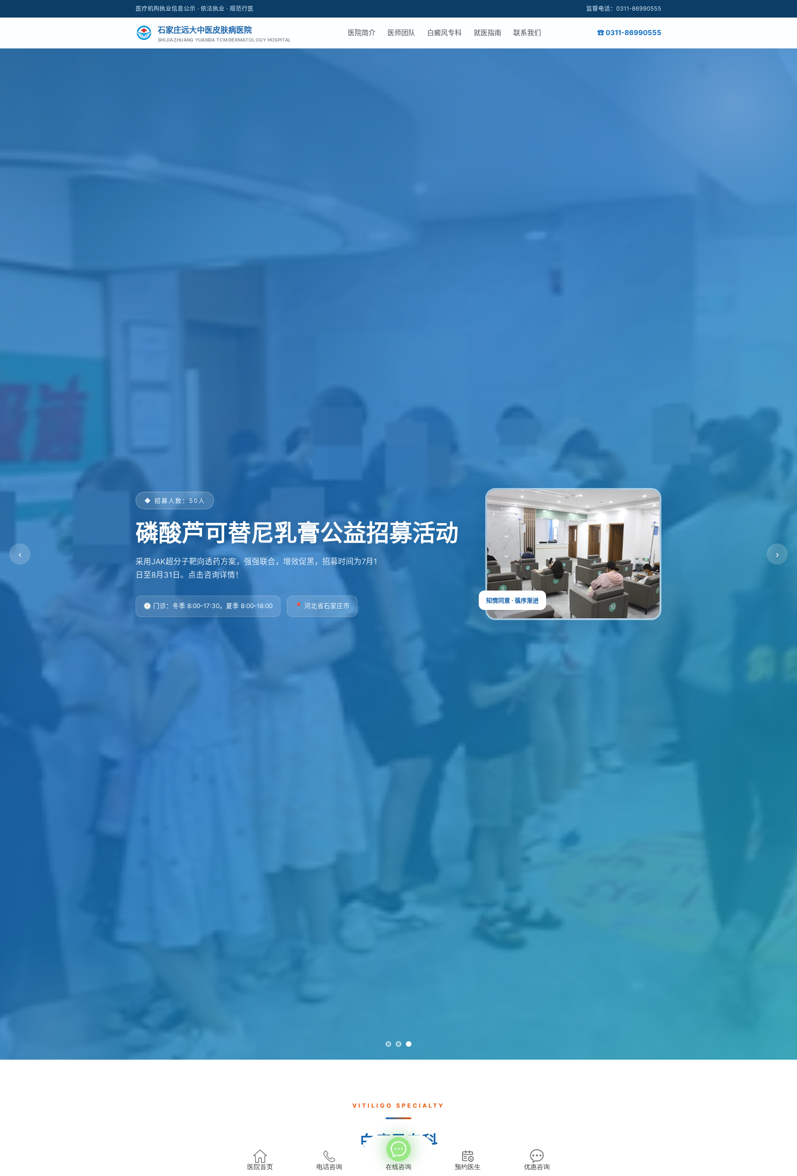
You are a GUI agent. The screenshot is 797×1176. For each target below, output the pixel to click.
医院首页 (260, 1167)
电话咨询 (329, 1167)
